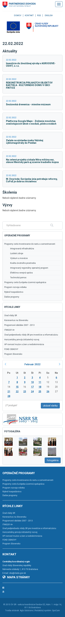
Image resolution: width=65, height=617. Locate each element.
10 (32, 382)
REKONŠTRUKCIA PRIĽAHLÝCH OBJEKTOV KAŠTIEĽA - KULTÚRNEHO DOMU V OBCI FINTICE (29, 85)
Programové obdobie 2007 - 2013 (19, 325)
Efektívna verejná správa (21, 273)
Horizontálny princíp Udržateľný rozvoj (21, 339)
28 (9, 396)
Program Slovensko (13, 354)
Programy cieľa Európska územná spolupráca (25, 282)
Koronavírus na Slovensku (16, 320)
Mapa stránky (18, 577)
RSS (39, 15)
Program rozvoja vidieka (15, 287)
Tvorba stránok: (12, 610)
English (49, 15)
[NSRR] (20, 419)
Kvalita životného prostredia (23, 263)
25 (39, 391)
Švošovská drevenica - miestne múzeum (28, 104)
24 (32, 391)
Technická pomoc (18, 277)
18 (39, 387)
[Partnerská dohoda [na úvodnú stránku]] (19, 5)
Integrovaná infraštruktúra (22, 248)
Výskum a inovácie (19, 258)
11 (39, 382)
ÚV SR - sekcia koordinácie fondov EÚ (28, 604)
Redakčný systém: (43, 610)
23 (24, 391)
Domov (17, 15)
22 (17, 391)
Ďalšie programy (11, 297)
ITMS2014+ (9, 330)
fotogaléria (52, 460)
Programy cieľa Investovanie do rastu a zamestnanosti (29, 244)
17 (32, 387)
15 (17, 387)
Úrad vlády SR (10, 315)
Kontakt (29, 15)
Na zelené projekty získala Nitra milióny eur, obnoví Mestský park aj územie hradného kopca (32, 160)
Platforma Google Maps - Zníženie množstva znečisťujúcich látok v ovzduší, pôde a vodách (31, 122)
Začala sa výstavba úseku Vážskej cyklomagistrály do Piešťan (24, 141)
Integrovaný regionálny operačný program (29, 268)
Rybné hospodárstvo (13, 292)
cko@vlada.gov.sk (17, 573)
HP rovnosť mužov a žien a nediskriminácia (24, 344)
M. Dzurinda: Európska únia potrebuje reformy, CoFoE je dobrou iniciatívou (32, 180)
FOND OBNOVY (11, 349)
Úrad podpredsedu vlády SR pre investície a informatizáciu (31, 335)
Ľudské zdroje (16, 253)
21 (9, 391)
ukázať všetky (50, 405)
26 (47, 391)
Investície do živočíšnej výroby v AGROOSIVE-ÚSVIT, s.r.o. (31, 64)
